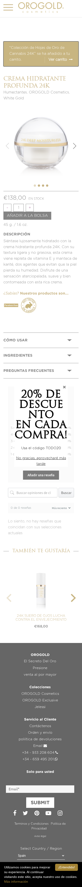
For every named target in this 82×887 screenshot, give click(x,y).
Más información (16, 881)
